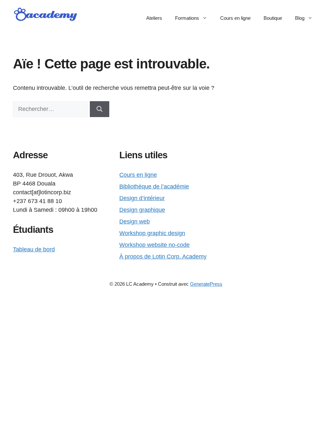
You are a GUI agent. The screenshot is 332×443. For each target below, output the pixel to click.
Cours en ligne (235, 18)
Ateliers (154, 18)
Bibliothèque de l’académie (154, 186)
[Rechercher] (99, 109)
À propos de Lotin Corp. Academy (163, 256)
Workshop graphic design (152, 233)
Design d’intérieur (142, 198)
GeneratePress (206, 284)
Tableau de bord (34, 249)
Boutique (273, 18)
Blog (299, 18)
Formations (187, 18)
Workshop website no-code (154, 245)
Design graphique (142, 210)
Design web (134, 221)
